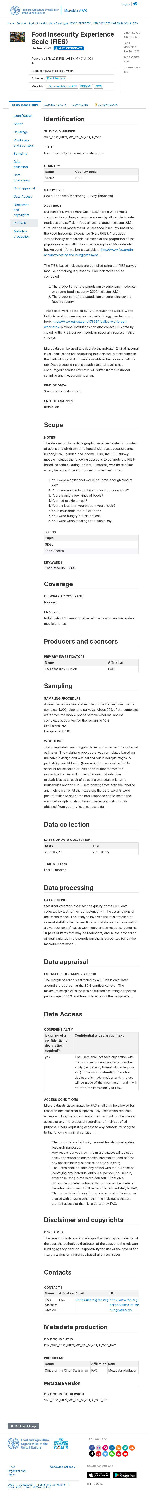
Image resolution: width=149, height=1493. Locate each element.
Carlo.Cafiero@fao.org (91, 1300)
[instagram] (105, 1447)
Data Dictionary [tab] (55, 104)
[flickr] (98, 1447)
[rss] (118, 1447)
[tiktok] (92, 1453)
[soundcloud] (132, 1447)
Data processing (22, 177)
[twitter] (105, 1453)
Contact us (25, 1484)
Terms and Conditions (52, 1484)
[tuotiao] (98, 1453)
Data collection (21, 164)
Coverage (21, 132)
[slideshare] (125, 1447)
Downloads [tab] (80, 104)
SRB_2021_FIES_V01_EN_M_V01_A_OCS (115, 23)
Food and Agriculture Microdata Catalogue (42, 23)
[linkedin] (112, 1447)
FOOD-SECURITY (80, 23)
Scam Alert (14, 1487)
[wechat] (112, 1453)
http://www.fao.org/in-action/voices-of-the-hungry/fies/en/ (126, 1305)
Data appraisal (24, 188)
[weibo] (119, 1453)
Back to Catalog (25, 1426)
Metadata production (22, 233)
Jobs (11, 1484)
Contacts (20, 223)
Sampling (20, 153)
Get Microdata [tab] (107, 104)
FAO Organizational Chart (17, 1471)
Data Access (23, 196)
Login (125, 4)
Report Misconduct (38, 1487)
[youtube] (125, 1453)
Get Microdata (71, 48)
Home (11, 23)
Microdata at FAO (75, 10)
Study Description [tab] (25, 104)
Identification (23, 116)
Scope (18, 124)
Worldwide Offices (61, 1466)
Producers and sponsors (24, 142)
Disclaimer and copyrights (21, 210)
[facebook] (92, 1447)
